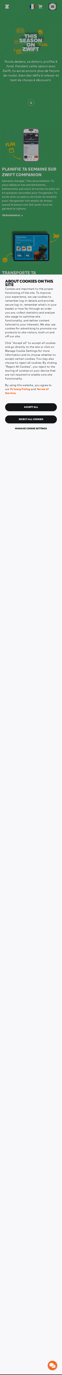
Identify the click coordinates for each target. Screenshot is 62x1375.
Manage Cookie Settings (31, 429)
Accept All (31, 407)
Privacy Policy (20, 389)
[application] (52, 1365)
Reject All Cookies (31, 419)
